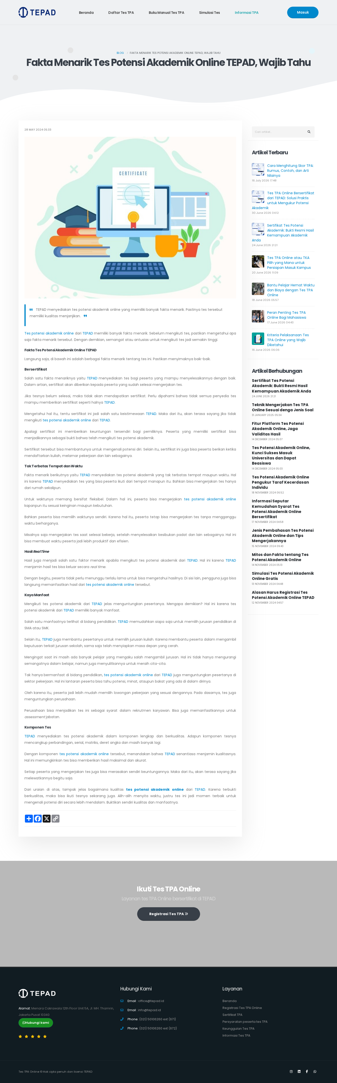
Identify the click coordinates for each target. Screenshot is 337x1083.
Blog (120, 53)
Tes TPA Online (29, 1072)
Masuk (303, 12)
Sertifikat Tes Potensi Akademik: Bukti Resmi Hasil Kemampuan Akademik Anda (283, 233)
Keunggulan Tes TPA (238, 1028)
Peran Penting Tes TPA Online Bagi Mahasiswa (286, 315)
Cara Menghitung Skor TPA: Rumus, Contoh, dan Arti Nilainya (290, 170)
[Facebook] (306, 1071)
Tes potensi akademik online (49, 333)
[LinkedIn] (299, 1071)
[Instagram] (291, 1071)
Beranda (86, 12)
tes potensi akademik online (67, 420)
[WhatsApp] (314, 1071)
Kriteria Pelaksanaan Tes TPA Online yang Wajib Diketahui (288, 340)
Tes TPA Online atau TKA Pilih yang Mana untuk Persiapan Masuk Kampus (289, 262)
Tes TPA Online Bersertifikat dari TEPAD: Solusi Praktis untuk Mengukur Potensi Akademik (283, 200)
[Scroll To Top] (328, 1077)
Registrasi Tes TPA (167, 913)
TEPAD (87, 333)
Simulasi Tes (209, 12)
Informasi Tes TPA (236, 1035)
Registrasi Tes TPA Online (242, 1008)
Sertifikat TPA (232, 1015)
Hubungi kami (37, 1023)
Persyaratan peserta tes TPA (245, 1022)
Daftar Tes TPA (121, 12)
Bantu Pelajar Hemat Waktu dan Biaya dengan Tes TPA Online (291, 290)
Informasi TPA (247, 12)
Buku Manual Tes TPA (166, 12)
